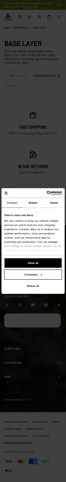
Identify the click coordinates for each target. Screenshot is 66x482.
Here (18, 250)
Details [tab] (33, 202)
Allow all (33, 262)
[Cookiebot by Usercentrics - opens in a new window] (47, 193)
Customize (31, 274)
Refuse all (33, 285)
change (53, 241)
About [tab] (54, 202)
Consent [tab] (12, 202)
